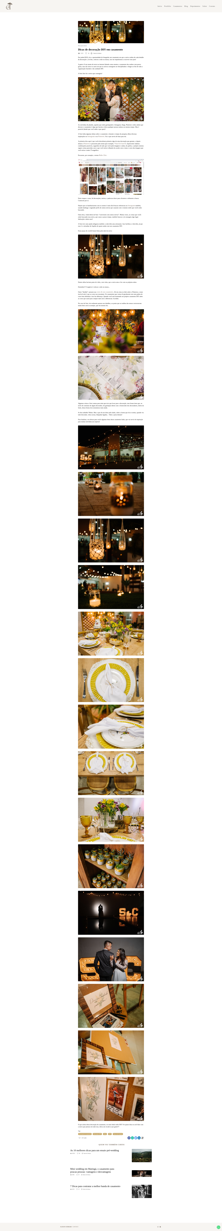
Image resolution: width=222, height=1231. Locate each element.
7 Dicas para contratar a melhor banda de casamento (95, 1186)
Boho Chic (102, 155)
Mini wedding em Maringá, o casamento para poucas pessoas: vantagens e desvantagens (92, 1170)
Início (160, 6)
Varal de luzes (120, 144)
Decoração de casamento (85, 1134)
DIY (110, 1134)
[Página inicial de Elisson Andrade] (12, 6)
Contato (212, 6)
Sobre (204, 6)
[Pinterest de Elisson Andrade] (160, 1227)
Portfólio (167, 6)
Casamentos (177, 6)
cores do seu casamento (105, 292)
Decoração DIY (97, 1134)
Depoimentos (195, 6)
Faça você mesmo (118, 1134)
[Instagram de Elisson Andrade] (157, 1227)
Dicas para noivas (82, 45)
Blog (186, 6)
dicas (105, 1134)
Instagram (91, 136)
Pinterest (101, 136)
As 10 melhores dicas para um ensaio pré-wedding (94, 1150)
